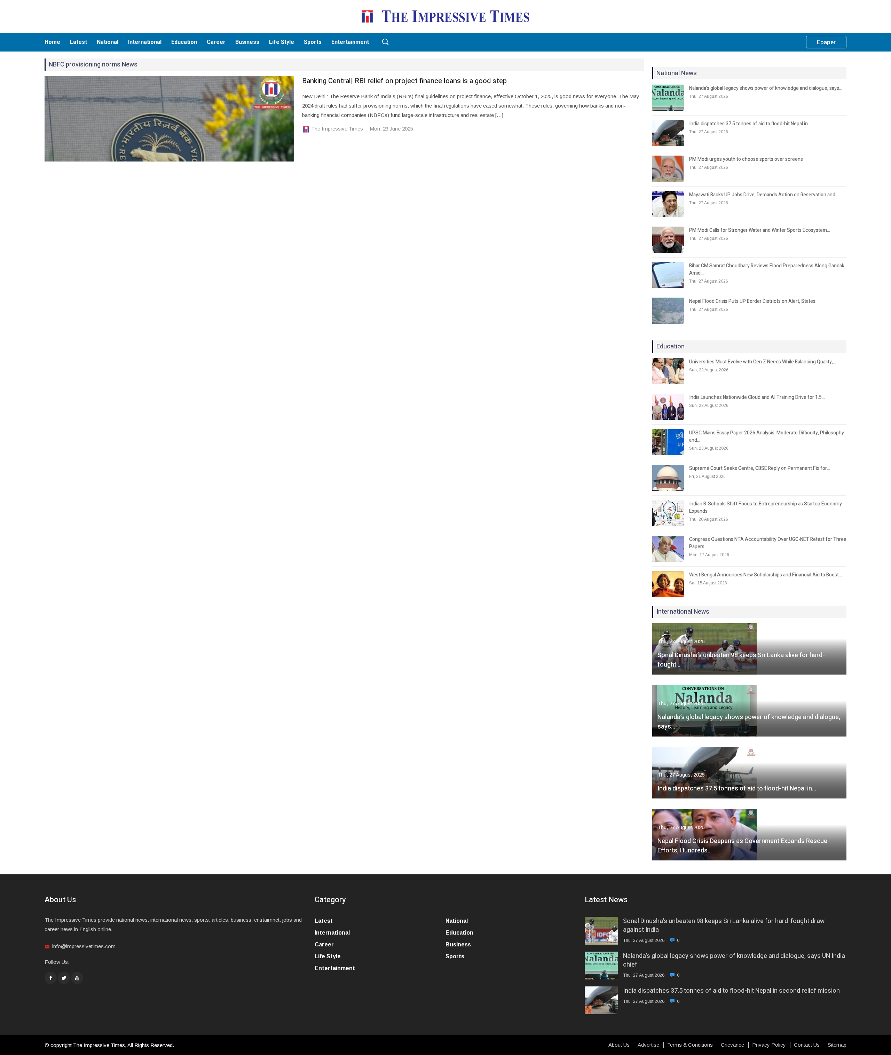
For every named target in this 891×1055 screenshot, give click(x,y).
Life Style (281, 42)
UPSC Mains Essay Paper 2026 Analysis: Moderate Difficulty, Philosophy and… (766, 436)
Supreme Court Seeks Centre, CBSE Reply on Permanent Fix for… (759, 468)
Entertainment (350, 42)
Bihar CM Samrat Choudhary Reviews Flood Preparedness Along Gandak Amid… (766, 269)
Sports (313, 42)
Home (52, 42)
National (107, 42)
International (144, 42)
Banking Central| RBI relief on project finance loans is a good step (404, 81)
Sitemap (837, 1045)
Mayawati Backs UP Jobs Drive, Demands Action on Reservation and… (763, 194)
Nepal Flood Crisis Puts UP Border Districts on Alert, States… (754, 301)
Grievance (732, 1045)
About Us (619, 1045)
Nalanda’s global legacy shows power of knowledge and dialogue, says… (765, 88)
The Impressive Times (337, 129)
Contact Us (807, 1045)
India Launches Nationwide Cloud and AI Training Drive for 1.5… (757, 397)
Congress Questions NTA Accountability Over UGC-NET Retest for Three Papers (767, 543)
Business (247, 42)
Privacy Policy (769, 1045)
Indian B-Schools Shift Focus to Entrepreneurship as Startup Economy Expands (765, 507)
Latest (78, 42)
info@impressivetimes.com (84, 946)
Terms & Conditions (690, 1045)
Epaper (826, 42)
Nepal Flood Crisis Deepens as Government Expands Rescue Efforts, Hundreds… (742, 845)
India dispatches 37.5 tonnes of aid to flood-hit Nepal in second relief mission (731, 990)
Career (216, 42)
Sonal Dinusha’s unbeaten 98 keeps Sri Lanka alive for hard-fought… (741, 660)
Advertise (648, 1045)
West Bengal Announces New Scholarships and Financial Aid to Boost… (765, 574)
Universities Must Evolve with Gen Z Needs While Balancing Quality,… (762, 361)
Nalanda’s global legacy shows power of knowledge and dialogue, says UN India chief (734, 960)
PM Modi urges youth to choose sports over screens (746, 159)
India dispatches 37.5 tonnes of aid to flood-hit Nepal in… (750, 123)
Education (184, 42)
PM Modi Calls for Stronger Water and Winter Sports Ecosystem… (759, 230)
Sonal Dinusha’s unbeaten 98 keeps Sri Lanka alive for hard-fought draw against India (724, 925)
